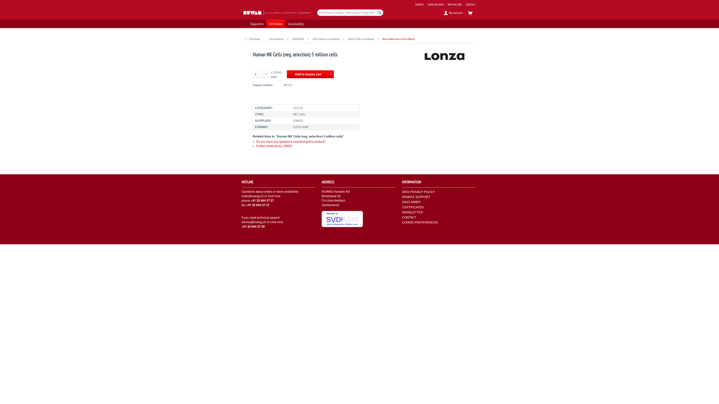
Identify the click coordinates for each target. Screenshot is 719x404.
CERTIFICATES (413, 207)
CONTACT (471, 4)
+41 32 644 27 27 (262, 200)
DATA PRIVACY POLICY (418, 192)
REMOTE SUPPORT (416, 197)
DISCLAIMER (411, 202)
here (277, 196)
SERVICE (419, 4)
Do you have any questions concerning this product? (290, 141)
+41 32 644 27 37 (257, 205)
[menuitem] (443, 3)
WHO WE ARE (455, 4)
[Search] (379, 12)
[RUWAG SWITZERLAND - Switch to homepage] (271, 13)
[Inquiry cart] (471, 13)
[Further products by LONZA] (445, 58)
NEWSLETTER (412, 212)
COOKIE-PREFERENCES (420, 222)
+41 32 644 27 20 (253, 226)
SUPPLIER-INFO (435, 4)
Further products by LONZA (273, 146)
